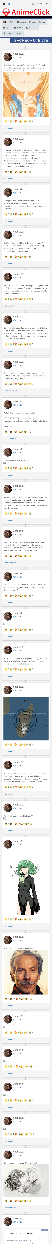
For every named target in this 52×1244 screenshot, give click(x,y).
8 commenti (8, 1073)
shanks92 (18, 53)
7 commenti (8, 351)
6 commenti (8, 520)
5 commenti (8, 1141)
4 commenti (8, 263)
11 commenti (9, 438)
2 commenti (8, 306)
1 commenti (8, 475)
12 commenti (9, 391)
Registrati (38, 4)
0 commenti (8, 178)
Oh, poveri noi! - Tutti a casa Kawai (19, 1233)
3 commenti (8, 128)
